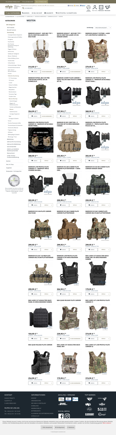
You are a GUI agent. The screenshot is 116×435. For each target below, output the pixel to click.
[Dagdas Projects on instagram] (67, 416)
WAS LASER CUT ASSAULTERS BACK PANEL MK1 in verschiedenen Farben (97, 257)
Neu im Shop (10, 164)
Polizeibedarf (27, 2)
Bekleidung (10, 139)
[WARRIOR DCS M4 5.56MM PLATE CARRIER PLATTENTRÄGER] (69, 229)
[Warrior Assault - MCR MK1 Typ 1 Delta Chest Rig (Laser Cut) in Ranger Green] (69, 51)
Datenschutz (35, 416)
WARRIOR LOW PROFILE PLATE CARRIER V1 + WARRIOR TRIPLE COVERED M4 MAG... (38, 168)
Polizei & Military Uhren (13, 58)
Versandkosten (36, 400)
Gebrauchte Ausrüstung (14, 141)
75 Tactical (11, 80)
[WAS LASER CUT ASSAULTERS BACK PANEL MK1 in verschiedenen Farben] (98, 273)
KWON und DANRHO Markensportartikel (13, 149)
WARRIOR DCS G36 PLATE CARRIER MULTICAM (39, 212)
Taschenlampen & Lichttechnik (15, 125)
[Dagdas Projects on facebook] (61, 416)
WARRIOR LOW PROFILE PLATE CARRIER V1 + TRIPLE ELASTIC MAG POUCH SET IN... (96, 124)
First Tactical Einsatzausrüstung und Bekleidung (13, 45)
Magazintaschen (13, 87)
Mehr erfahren (107, 423)
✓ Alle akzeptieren (47, 427)
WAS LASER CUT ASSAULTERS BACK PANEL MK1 (68, 345)
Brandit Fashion (11, 30)
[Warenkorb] (107, 7)
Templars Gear (12, 96)
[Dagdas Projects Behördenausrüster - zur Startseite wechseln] (13, 7)
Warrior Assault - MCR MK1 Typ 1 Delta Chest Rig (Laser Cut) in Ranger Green (69, 35)
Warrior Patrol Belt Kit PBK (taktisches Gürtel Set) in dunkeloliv (39, 79)
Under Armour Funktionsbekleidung (13, 156)
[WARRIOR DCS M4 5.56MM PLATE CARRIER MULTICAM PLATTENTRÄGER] (98, 229)
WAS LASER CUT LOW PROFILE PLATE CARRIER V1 (97, 301)
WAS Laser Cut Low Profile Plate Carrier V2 (97, 345)
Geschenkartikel (11, 146)
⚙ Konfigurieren (60, 427)
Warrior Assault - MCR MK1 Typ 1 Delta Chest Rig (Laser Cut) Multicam (40, 35)
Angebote (9, 168)
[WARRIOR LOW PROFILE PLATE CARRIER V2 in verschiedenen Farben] (69, 273)
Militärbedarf (41, 2)
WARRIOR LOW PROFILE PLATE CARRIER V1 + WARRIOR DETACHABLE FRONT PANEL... (97, 79)
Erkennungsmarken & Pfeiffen (15, 37)
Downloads (35, 406)
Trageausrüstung (12, 130)
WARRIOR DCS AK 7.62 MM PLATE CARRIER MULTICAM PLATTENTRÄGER (40, 256)
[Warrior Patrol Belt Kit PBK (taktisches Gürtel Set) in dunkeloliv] (40, 95)
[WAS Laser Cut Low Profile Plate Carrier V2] (98, 362)
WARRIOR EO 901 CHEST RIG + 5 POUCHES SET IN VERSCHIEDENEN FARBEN (68, 124)
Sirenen (10, 73)
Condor (10, 82)
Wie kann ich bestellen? (38, 403)
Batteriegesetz (35, 411)
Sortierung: (90, 27)
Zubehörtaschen (13, 111)
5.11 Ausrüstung (12, 78)
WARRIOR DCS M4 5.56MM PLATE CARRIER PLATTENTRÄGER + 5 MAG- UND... (69, 168)
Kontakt (33, 398)
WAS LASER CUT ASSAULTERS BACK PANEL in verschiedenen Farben (40, 301)
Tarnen (9, 121)
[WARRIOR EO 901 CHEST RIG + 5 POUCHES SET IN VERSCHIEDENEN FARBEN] (69, 140)
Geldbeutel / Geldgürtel (13, 53)
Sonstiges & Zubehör (14, 118)
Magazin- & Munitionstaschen (14, 104)
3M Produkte (10, 27)
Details (103, 71)
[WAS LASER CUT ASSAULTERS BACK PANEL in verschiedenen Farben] (40, 318)
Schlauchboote (11, 63)
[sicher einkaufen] (88, 7)
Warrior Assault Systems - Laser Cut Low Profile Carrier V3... (97, 34)
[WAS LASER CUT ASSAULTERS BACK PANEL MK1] (69, 362)
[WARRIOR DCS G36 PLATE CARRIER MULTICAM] (40, 229)
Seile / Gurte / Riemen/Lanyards (12, 70)
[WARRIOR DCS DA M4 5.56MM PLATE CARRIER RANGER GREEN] (98, 184)
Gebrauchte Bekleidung (13, 144)
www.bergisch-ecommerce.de (58, 431)
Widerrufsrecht (36, 408)
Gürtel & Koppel (13, 101)
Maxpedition (12, 89)
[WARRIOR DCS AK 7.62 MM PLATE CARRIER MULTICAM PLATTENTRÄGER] (40, 273)
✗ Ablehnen (70, 427)
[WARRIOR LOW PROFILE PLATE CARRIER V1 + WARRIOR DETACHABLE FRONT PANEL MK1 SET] (98, 95)
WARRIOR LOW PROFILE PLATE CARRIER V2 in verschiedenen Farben (67, 257)
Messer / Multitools (12, 56)
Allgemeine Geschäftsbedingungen (42, 413)
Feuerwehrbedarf (13, 2)
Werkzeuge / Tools (12, 137)
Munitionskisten (12, 92)
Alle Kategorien (10, 24)
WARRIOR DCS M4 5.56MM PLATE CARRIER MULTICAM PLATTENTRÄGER (97, 212)
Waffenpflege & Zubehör (14, 134)
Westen (11, 109)
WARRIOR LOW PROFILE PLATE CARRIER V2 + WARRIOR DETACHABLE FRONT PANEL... (40, 124)
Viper (10, 116)
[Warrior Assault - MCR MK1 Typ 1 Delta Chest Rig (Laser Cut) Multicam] (40, 51)
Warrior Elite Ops (13, 98)
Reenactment (11, 153)
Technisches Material (13, 127)
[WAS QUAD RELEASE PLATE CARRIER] (69, 318)
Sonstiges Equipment (15, 114)
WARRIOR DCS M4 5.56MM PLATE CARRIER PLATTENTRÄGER (68, 212)
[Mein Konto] (95, 7)
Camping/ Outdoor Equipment (15, 35)
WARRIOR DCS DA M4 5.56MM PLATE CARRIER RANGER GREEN (97, 167)
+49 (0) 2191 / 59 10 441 (13, 411)
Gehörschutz (11, 51)
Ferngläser (10, 39)
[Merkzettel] (101, 7)
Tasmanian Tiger (13, 94)
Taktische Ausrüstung (13, 76)
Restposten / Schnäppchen (13, 171)
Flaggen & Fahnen (12, 49)
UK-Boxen (10, 132)
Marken (8, 161)
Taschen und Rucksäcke (15, 107)
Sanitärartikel (11, 60)
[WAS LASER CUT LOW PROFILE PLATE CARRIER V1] (98, 318)
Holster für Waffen (13, 85)
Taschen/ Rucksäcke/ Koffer (14, 123)
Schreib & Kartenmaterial (14, 67)
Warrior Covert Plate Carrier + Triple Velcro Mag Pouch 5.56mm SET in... (69, 79)
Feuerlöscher (11, 41)
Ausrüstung (10, 32)
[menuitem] (53, 7)
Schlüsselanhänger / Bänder (14, 65)
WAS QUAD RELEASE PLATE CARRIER (69, 300)
